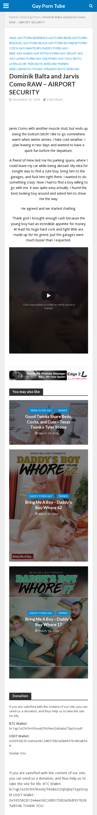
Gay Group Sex (71, 53)
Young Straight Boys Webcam (55, 69)
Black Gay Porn (51, 43)
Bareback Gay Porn (48, 38)
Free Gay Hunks (21, 53)
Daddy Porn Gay (55, 48)
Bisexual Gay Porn (23, 43)
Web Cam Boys (20, 69)
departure (64, 150)
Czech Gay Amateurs (25, 48)
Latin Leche (17, 64)
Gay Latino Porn (22, 59)
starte (55, 208)
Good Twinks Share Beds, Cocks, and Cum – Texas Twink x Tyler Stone (48, 422)
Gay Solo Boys (69, 59)
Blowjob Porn (75, 43)
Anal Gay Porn (30, 17)
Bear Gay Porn (75, 38)
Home (13, 17)
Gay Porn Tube (48, 6)
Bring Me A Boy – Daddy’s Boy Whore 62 (48, 505)
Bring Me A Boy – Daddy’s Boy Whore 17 (48, 622)
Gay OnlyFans (46, 59)
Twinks (63, 64)
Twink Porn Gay (41, 410)
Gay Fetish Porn (46, 53)
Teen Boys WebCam (42, 64)
